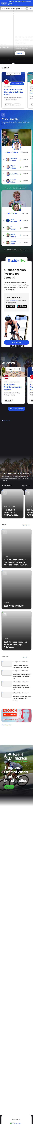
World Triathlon (16, 13)
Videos (13, 506)
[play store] (22, 306)
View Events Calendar (16, 409)
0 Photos (6, 556)
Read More (6, 53)
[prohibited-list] (16, 730)
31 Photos (6, 602)
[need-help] (16, 715)
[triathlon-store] (15, 757)
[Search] (29, 14)
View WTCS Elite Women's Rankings (15, 250)
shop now (9, 787)
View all (24, 486)
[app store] (10, 306)
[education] (16, 430)
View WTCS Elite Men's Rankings (15, 188)
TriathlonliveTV (13, 300)
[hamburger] (3, 14)
